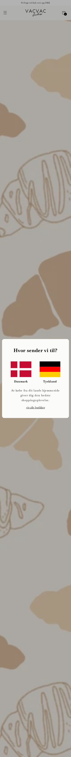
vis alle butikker (35, 407)
